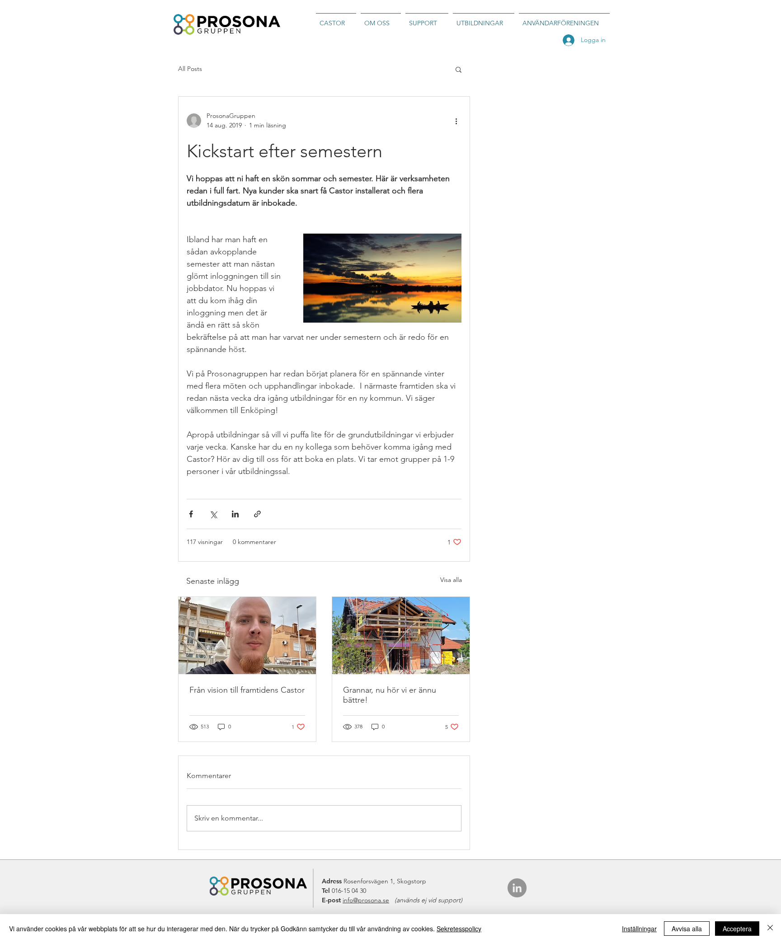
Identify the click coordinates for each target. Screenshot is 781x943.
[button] (458, 69)
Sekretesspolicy (459, 928)
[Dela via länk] (257, 514)
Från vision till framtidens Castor (247, 690)
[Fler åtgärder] (456, 120)
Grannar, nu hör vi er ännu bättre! (389, 695)
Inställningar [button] (639, 928)
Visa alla (451, 580)
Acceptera (737, 928)
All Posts (190, 69)
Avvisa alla (687, 928)
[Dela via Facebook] (191, 514)
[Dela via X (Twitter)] (213, 514)
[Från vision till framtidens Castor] (247, 635)
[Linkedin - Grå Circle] (517, 887)
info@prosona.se (366, 900)
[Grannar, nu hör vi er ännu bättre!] (401, 635)
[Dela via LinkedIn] (235, 514)
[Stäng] (770, 928)
